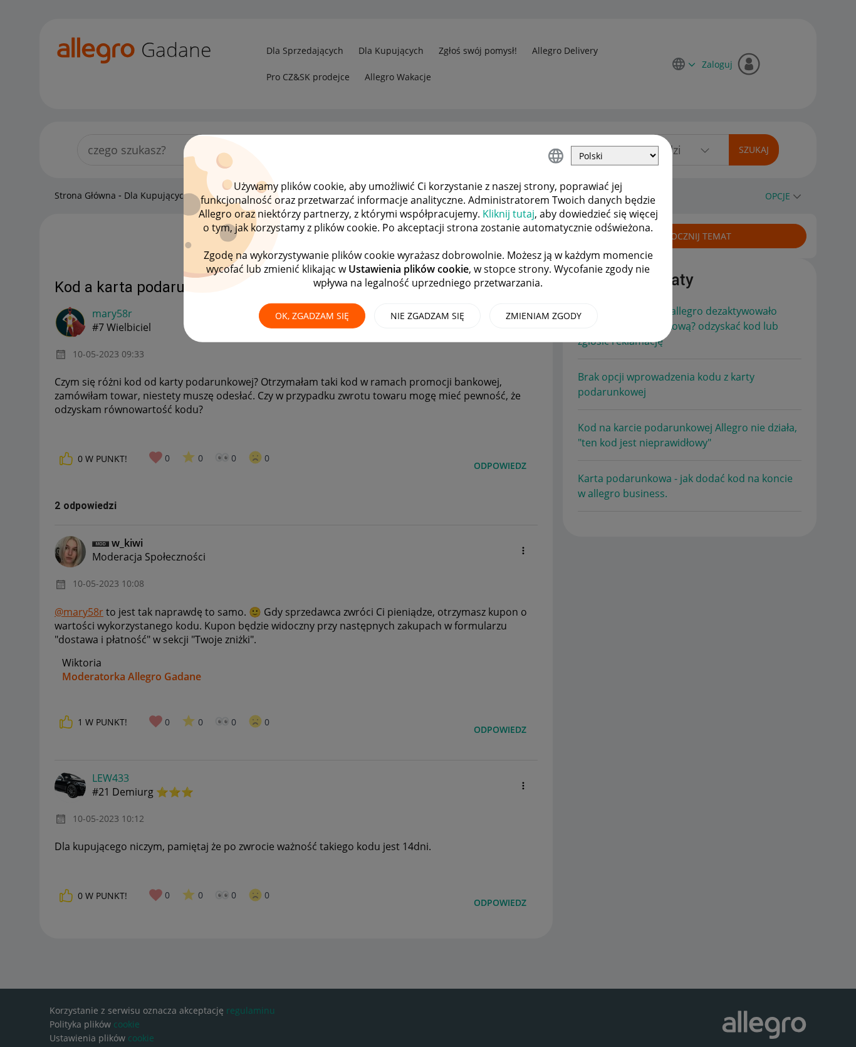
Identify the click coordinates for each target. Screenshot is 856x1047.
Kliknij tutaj (509, 214)
